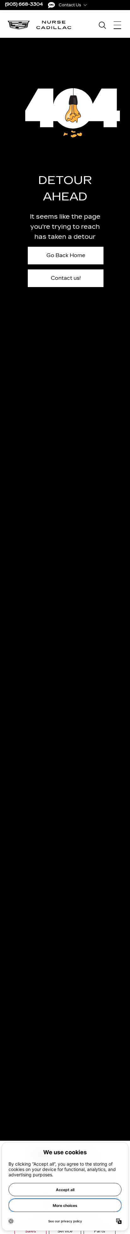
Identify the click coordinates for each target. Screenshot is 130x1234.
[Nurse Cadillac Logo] (40, 25)
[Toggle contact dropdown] (85, 5)
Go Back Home (65, 255)
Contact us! (66, 278)
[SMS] (51, 5)
